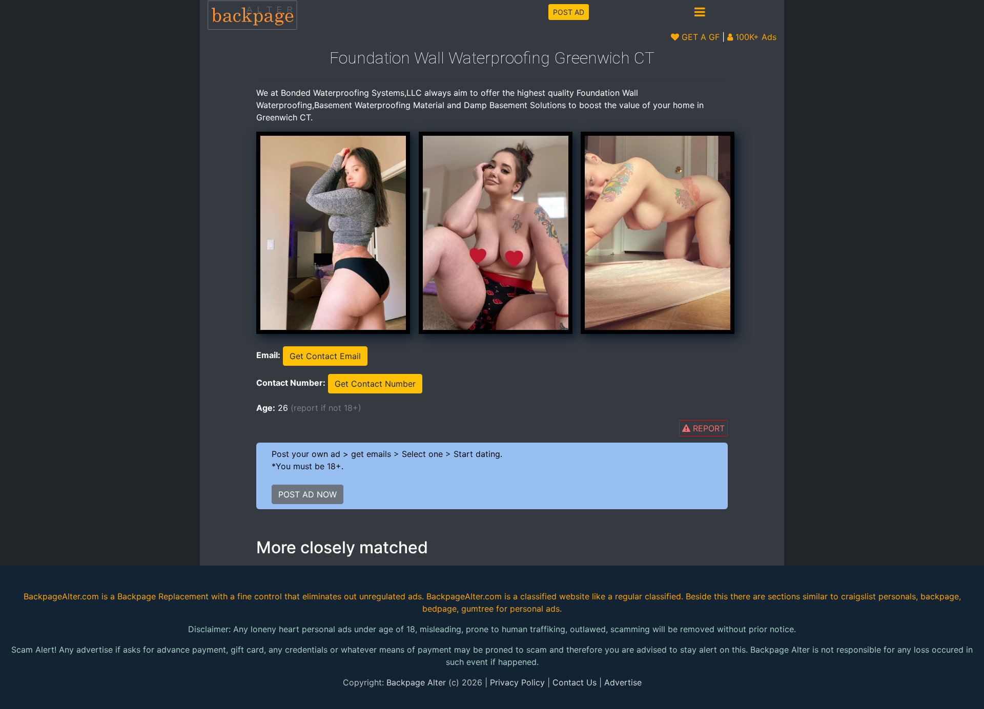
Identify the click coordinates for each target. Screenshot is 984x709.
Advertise (623, 682)
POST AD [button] (568, 12)
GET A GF (699, 37)
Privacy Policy (517, 682)
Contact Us (574, 682)
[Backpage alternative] (253, 14)
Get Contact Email (325, 356)
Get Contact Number (375, 384)
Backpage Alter (416, 682)
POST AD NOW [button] (307, 494)
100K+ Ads (754, 37)
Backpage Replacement (163, 596)
